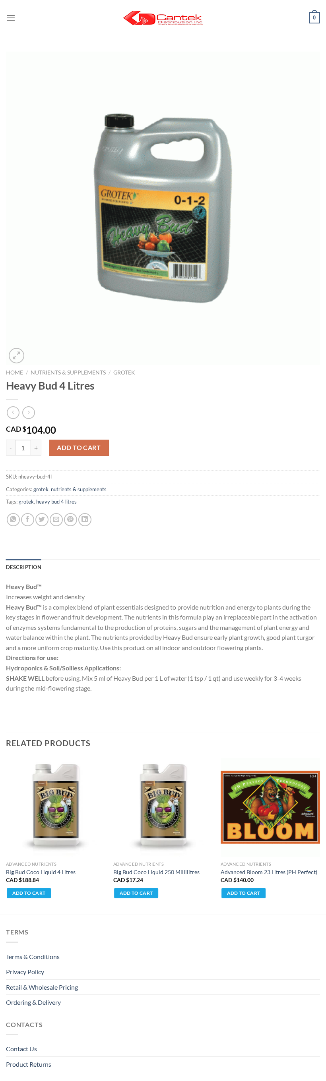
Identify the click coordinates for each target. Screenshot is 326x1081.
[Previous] (6, 835)
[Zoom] (16, 355)
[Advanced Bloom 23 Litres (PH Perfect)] (270, 807)
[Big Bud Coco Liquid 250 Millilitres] (163, 807)
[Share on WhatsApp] (13, 519)
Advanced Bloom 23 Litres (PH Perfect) (269, 872)
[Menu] (11, 17)
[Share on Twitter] (42, 519)
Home (14, 372)
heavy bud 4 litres (56, 501)
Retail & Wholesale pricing (42, 987)
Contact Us (21, 1048)
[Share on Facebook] (27, 519)
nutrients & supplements (68, 372)
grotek (124, 372)
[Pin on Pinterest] (70, 519)
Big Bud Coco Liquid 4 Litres (41, 872)
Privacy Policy (25, 971)
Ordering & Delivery (33, 1002)
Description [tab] (23, 567)
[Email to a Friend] (56, 519)
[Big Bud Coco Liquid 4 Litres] (55, 807)
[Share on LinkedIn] (84, 519)
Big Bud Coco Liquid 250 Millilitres (156, 872)
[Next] (320, 835)
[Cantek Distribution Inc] (163, 18)
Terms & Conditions (33, 956)
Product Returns (28, 1064)
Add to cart (79, 447)
